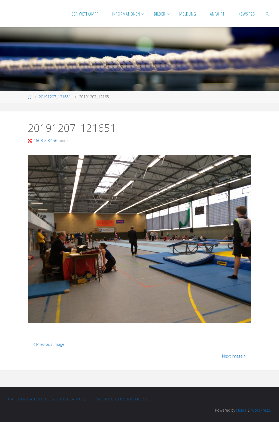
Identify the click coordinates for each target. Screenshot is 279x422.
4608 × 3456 (46, 140)
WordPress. (261, 410)
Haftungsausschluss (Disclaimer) (47, 399)
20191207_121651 (55, 96)
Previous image (50, 344)
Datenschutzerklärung (122, 399)
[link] (268, 13)
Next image (232, 356)
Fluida (240, 410)
